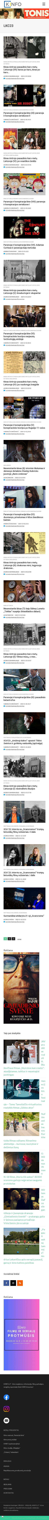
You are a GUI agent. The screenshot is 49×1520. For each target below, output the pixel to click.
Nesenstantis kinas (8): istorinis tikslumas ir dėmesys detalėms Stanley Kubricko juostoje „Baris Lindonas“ (24, 471)
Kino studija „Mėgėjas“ (12, 1448)
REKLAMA (7, 1484)
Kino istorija (8, 110)
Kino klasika (14, 155)
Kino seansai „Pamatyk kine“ (14, 1435)
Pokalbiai (22, 826)
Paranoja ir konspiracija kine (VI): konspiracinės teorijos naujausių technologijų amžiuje (19, 336)
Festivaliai (7, 737)
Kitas (19, 939)
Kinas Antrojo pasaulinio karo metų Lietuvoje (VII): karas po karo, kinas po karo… (22, 70)
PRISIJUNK (8, 1489)
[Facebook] (6, 1283)
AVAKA (6, 1466)
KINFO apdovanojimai (12, 1444)
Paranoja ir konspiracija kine (23, 110)
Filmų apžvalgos (16, 737)
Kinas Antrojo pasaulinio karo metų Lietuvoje (20, 61)
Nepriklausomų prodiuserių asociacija (17, 1470)
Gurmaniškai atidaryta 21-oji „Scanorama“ (24, 916)
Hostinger (14, 1505)
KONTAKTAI (9, 1493)
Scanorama (27, 737)
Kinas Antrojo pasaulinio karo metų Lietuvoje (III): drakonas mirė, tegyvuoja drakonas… (22, 565)
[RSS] (20, 1283)
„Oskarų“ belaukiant (11, 1452)
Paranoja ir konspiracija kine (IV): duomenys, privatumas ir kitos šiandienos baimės (23, 517)
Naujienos (16, 330)
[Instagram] (13, 1283)
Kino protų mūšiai (10, 1440)
